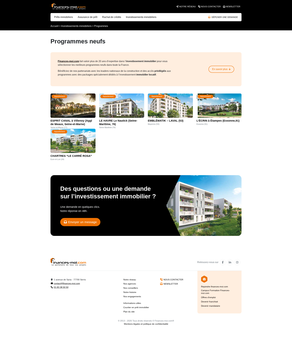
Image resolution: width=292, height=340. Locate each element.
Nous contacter (211, 6)
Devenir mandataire (210, 306)
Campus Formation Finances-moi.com (215, 291)
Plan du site (129, 311)
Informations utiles (132, 303)
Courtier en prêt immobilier (136, 307)
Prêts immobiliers (63, 17)
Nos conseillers (130, 288)
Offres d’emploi (208, 297)
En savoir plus (220, 69)
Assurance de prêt (87, 17)
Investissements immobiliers (141, 17)
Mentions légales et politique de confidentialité (146, 324)
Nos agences (129, 283)
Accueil (54, 26)
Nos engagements (132, 296)
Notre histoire (129, 292)
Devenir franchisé (209, 301)
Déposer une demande (225, 17)
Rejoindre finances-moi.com (214, 286)
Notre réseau (187, 6)
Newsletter (233, 6)
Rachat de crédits (111, 17)
